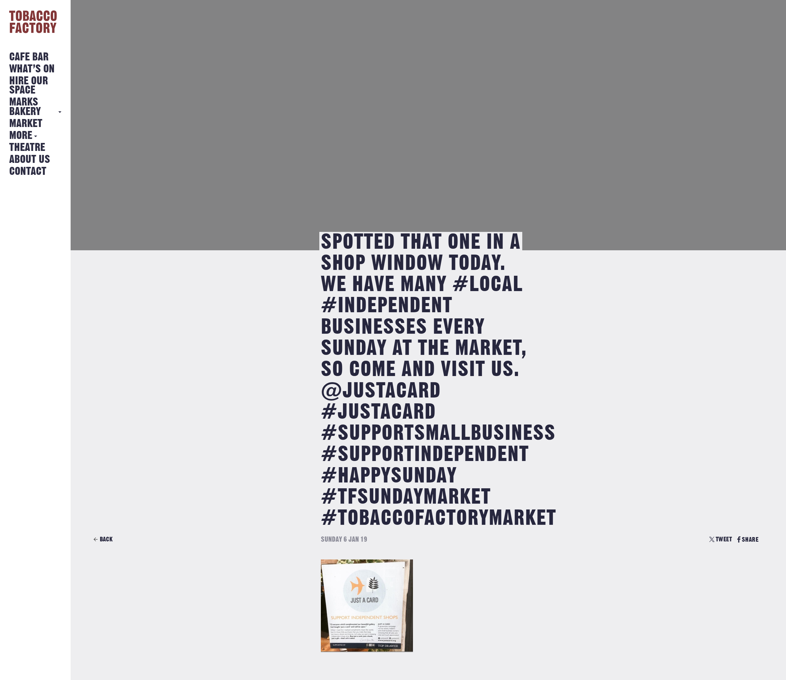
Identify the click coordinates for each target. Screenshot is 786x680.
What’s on (32, 69)
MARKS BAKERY (25, 107)
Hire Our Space (28, 85)
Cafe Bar (29, 57)
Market (25, 124)
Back (106, 539)
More (20, 135)
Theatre (27, 147)
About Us (29, 159)
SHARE (750, 539)
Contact (27, 171)
